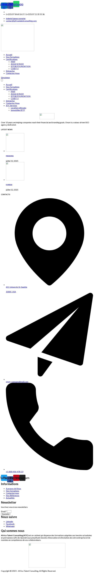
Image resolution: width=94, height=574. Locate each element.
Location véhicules (18, 108)
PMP (13, 61)
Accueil (9, 54)
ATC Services (11, 105)
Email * (4, 511)
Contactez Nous (13, 73)
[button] (5, 77)
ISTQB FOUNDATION (20, 66)
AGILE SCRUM (17, 64)
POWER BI (9, 184)
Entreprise (10, 71)
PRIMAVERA (10, 156)
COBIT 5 (14, 68)
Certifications (12, 59)
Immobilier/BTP (18, 110)
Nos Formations (12, 57)
